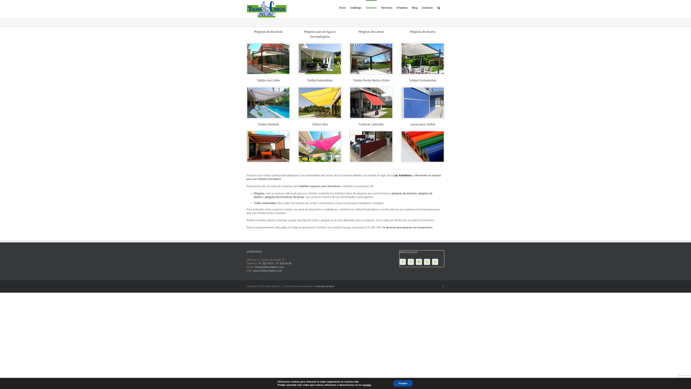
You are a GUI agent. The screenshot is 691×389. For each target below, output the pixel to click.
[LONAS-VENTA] (423, 132)
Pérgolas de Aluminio (268, 32)
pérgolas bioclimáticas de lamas (284, 197)
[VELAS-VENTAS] (320, 132)
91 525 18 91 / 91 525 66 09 (275, 263)
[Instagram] (427, 262)
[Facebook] (403, 262)
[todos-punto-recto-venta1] (371, 88)
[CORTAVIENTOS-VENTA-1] (423, 88)
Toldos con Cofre (268, 80)
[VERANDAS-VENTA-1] (268, 132)
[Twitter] (411, 262)
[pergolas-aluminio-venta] (268, 44)
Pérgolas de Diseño (423, 32)
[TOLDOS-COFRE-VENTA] (320, 88)
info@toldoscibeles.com (269, 267)
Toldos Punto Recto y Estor (371, 80)
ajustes (367, 385)
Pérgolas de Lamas (371, 32)
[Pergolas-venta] (371, 44)
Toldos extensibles (265, 203)
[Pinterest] (435, 262)
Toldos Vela (320, 124)
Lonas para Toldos (422, 124)
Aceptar (402, 383)
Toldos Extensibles (320, 80)
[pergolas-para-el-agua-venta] (320, 45)
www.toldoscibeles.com (267, 270)
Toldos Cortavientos (422, 80)
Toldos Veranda (268, 124)
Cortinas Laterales (371, 124)
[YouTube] (419, 262)
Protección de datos (324, 286)
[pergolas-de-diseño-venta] (423, 44)
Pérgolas (259, 193)
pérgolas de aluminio (404, 193)
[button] (438, 7)
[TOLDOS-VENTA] (268, 88)
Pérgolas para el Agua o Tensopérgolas (320, 34)
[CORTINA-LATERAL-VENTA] (371, 132)
